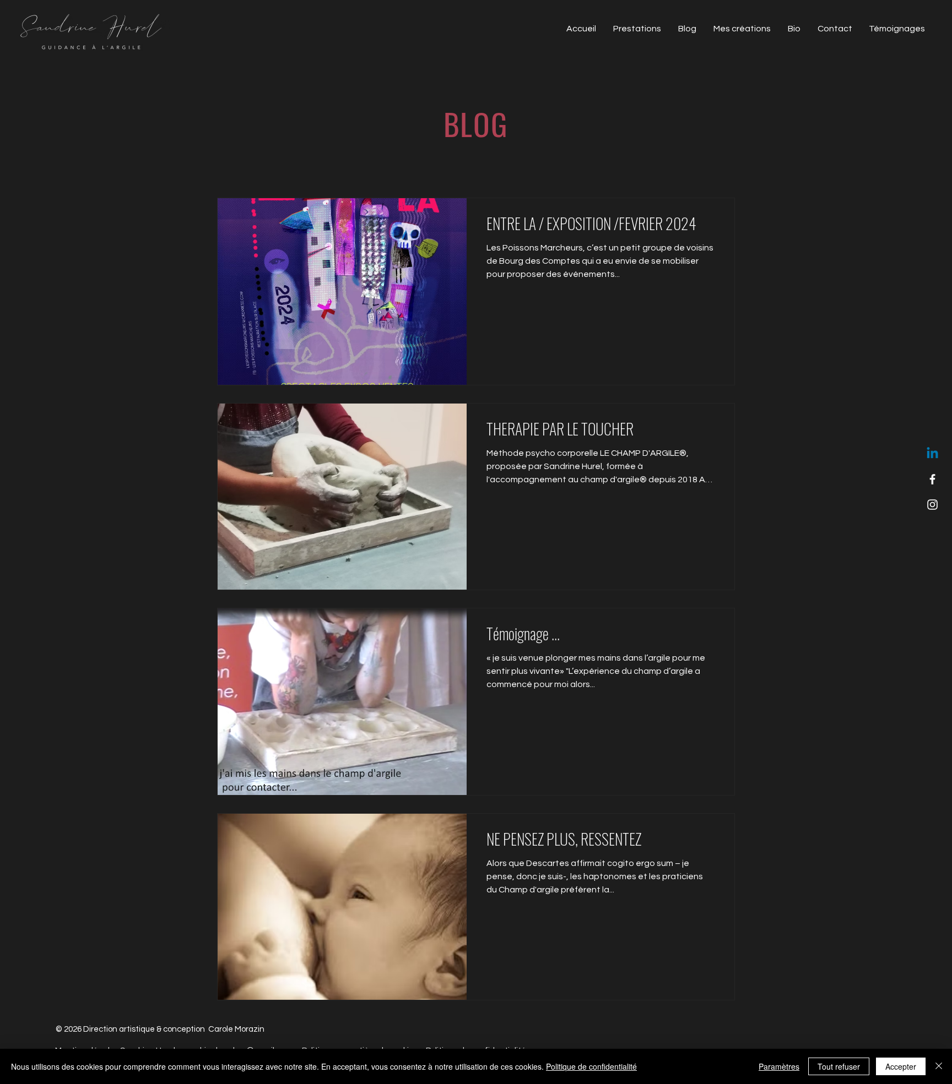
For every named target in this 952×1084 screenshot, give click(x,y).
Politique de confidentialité (591, 1066)
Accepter (900, 1066)
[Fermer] (938, 1066)
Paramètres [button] (779, 1066)
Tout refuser (839, 1066)
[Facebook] (932, 479)
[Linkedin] (932, 454)
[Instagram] (932, 504)
